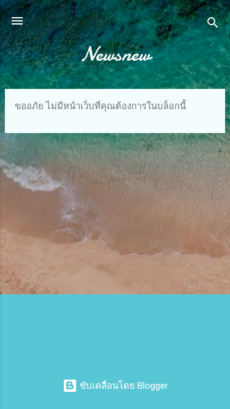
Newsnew (115, 54)
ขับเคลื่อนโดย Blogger (122, 385)
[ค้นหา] (212, 25)
